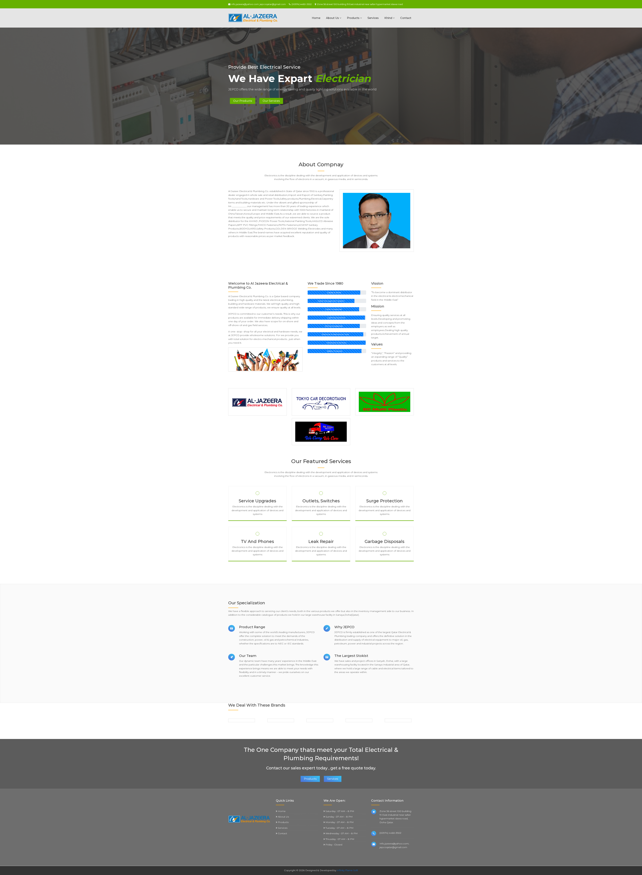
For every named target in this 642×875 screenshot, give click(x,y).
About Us (333, 18)
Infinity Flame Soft (347, 870)
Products (353, 18)
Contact (405, 18)
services (332, 778)
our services (271, 100)
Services (373, 18)
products (310, 778)
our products (242, 100)
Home (316, 18)
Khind (388, 18)
